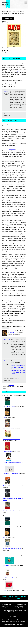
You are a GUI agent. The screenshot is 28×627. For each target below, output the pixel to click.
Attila (4, 417)
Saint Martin (12, 149)
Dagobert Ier (6, 565)
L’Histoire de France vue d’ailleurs (11, 473)
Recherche (4, 619)
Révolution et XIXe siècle (12, 621)
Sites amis (20, 607)
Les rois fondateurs (8, 428)
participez (11, 385)
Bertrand (6, 91)
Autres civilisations (10, 623)
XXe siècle (22, 621)
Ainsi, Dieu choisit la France (10, 511)
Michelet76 (7, 339)
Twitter (20, 610)
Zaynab (6, 360)
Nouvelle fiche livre (18, 606)
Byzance (19, 71)
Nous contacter (9, 607)
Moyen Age (5, 13)
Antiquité (10, 619)
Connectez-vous (8, 113)
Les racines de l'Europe (9, 406)
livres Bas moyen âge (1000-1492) (14, 598)
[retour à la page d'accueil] (6, 4)
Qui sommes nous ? (7, 604)
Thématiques (19, 623)
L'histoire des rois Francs (9, 577)
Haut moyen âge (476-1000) (16, 13)
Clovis (4, 485)
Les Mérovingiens (7, 451)
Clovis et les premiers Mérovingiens (12, 462)
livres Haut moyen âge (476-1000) (17, 596)
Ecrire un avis (8, 18)
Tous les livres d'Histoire (18, 11)
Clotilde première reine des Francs (11, 439)
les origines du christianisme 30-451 (12, 548)
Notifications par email (17, 611)
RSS (9, 611)
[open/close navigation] (25, 2)
